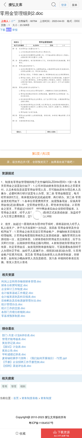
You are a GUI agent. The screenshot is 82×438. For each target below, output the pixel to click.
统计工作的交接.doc (13, 308)
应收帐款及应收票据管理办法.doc (21, 300)
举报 (15, 30)
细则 (22, 386)
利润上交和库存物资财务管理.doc (21, 281)
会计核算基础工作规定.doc (17, 293)
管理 (13, 386)
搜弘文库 (15, 5)
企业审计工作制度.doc (14, 289)
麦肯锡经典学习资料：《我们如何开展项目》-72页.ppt (34, 358)
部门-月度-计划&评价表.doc (18, 335)
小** (13, 21)
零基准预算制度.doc (13, 316)
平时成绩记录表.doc (14, 354)
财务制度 (46, 398)
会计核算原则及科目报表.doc (18, 296)
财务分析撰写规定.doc (14, 285)
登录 (64, 5)
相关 (8, 30)
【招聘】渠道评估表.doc (16, 366)
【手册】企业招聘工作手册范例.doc (23, 362)
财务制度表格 (30, 398)
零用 (4, 386)
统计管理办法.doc (12, 304)
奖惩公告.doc (10, 350)
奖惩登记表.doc (11, 343)
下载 (2, 30)
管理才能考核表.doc (14, 339)
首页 (16, 398)
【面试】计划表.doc (14, 346)
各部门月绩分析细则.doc (16, 312)
